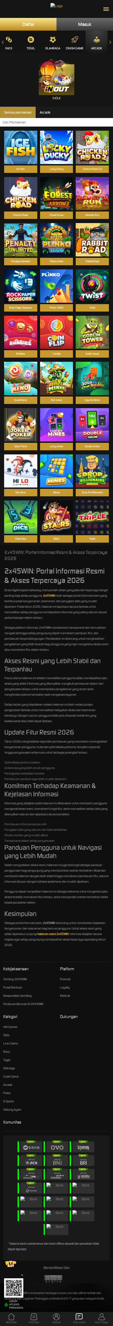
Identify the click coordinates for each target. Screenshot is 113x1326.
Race (6, 1052)
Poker (7, 1093)
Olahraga (52, 48)
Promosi (65, 979)
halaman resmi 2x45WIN (53, 934)
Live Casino (10, 1043)
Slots (6, 1035)
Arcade (96, 48)
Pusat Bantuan (12, 987)
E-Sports (8, 1101)
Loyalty (65, 987)
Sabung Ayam (12, 1109)
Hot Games (10, 1027)
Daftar (28, 24)
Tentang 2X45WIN (15, 979)
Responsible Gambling (17, 996)
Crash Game (74, 48)
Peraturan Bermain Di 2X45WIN (23, 1004)
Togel (31, 48)
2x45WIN (49, 596)
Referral (65, 996)
